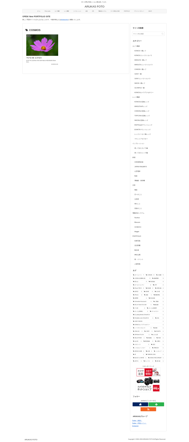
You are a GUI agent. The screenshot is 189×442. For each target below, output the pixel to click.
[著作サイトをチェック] (140, 404)
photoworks (64, 19)
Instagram (135, 426)
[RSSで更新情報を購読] (148, 409)
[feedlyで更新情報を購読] (156, 404)
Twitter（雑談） (137, 420)
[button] (162, 34)
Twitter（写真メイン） (139, 423)
